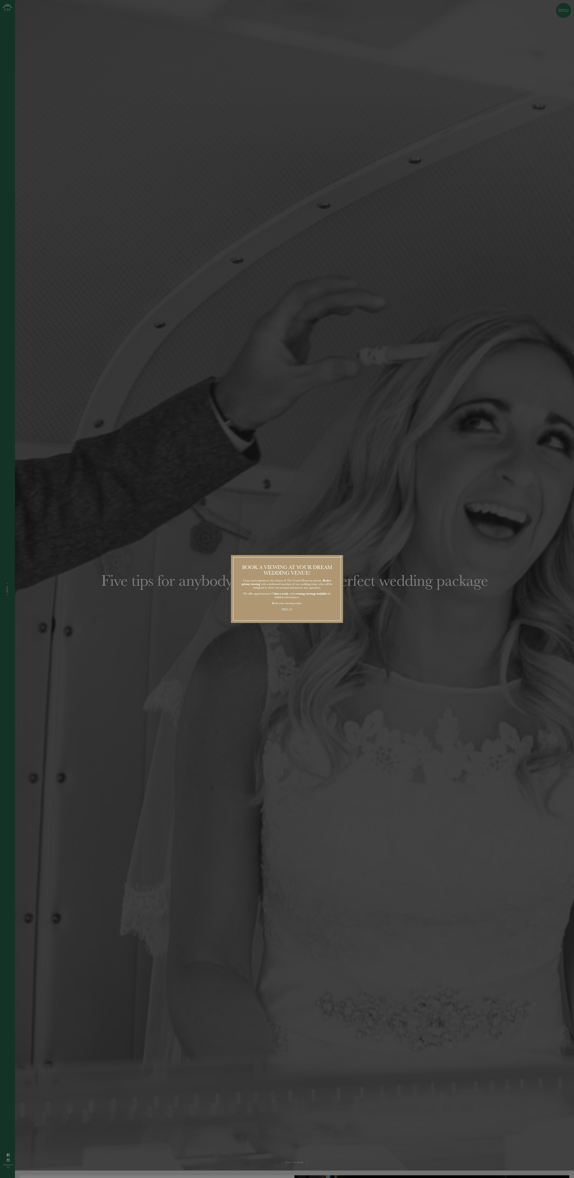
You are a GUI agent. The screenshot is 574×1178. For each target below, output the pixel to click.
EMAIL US (287, 609)
